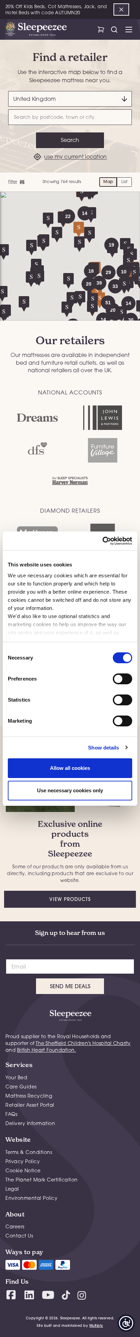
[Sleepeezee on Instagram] (81, 1294)
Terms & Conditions (28, 1152)
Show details (103, 748)
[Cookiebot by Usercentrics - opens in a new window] (102, 541)
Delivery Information (30, 1123)
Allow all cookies (70, 768)
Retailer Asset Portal (29, 1105)
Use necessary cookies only (70, 790)
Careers (14, 1226)
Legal (12, 1189)
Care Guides (21, 1086)
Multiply (96, 1325)
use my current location (75, 156)
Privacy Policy (22, 1161)
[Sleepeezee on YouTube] (48, 1295)
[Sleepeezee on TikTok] (66, 1295)
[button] (111, 244)
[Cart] (101, 29)
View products (70, 899)
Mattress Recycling (28, 1096)
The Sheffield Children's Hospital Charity (83, 1043)
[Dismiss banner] (121, 9)
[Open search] (114, 29)
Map (108, 181)
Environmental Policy (31, 1198)
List (124, 181)
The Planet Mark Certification (41, 1179)
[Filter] (16, 182)
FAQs (11, 1114)
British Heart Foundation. (46, 1050)
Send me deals (70, 986)
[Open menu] (129, 29)
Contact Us (19, 1236)
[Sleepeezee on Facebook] (11, 1294)
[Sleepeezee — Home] (36, 29)
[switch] (122, 678)
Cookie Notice (23, 1170)
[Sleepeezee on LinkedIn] (29, 1294)
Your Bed (16, 1077)
